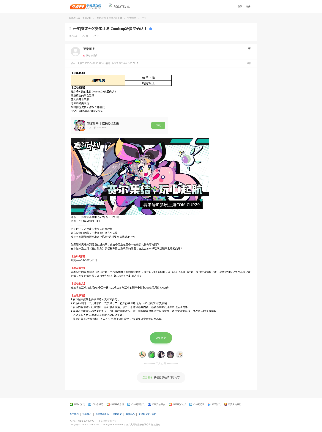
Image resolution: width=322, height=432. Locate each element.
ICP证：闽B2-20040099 (82, 421)
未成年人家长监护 (147, 414)
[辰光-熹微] (170, 354)
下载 (158, 125)
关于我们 (74, 414)
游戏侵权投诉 (102, 414)
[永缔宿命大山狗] (179, 354)
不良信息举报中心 (107, 421)
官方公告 (131, 18)
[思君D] (151, 354)
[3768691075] (142, 354)
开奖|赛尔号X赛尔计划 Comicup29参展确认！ (110, 28)
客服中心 (130, 414)
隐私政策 (117, 414)
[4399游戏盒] (119, 7)
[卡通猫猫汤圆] (161, 354)
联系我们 (87, 414)
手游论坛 (86, 18)
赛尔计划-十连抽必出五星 (109, 18)
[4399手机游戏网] (85, 7)
